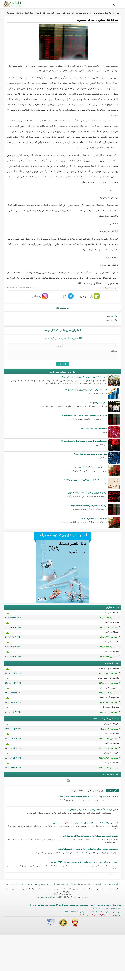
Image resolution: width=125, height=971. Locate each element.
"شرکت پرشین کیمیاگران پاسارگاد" (92, 914)
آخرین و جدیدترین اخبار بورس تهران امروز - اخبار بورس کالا (66, 12)
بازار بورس (110, 316)
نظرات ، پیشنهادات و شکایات (79, 884)
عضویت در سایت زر (57, 884)
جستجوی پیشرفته (41, 884)
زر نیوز (118, 12)
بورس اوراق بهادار (107, 320)
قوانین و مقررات (11, 884)
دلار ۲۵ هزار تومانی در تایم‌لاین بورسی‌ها (23, 12)
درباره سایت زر (114, 884)
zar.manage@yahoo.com (48, 897)
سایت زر (79, 888)
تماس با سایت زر (99, 884)
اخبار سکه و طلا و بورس (102, 12)
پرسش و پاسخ (26, 884)
